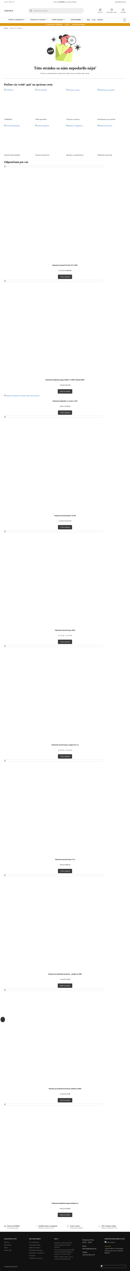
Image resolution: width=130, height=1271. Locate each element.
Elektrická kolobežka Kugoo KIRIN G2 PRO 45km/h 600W (65, 380)
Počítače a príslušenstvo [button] (16, 19)
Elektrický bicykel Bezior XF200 (65, 515)
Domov (6, 28)
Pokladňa (123, 12)
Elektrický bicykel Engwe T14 (65, 859)
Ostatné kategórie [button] (57, 19)
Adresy (6, 1247)
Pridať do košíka (65, 391)
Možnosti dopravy (34, 1247)
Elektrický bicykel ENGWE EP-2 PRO (65, 265)
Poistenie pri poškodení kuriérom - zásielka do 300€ (65, 974)
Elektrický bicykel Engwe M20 (65, 630)
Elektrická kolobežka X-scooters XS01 (65, 401)
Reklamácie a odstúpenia (36, 1253)
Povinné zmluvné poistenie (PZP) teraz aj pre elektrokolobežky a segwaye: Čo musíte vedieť (64, 1252)
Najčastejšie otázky (112, 12)
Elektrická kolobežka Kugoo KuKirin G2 (65, 1203)
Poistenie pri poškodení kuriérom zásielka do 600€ (65, 1088)
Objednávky (7, 1245)
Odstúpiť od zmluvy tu (36, 1258)
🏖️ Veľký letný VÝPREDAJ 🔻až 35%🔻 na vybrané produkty (65, 24)
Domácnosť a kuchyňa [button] (37, 19)
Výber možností (65, 277)
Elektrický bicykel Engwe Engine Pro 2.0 (65, 745)
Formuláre (32, 1255)
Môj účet (100, 12)
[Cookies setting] (2, 1019)
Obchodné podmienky (36, 1250)
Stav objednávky (34, 1242)
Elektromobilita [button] (76, 19)
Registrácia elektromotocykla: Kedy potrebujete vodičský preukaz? (63, 1245)
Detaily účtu (7, 1250)
